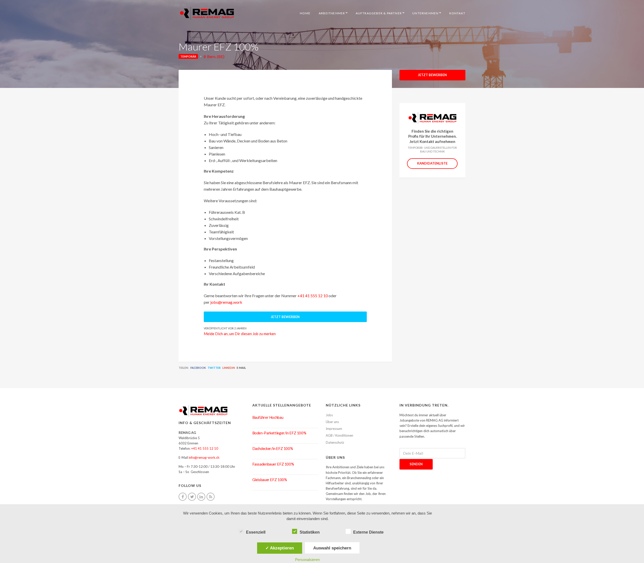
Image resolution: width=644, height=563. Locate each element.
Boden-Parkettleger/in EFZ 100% (279, 433)
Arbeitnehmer (332, 13)
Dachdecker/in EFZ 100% (272, 448)
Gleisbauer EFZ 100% (269, 479)
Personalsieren (307, 559)
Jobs (329, 415)
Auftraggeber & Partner (379, 13)
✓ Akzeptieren (279, 548)
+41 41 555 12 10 (312, 295)
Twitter (214, 367)
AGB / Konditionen (339, 435)
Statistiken (310, 532)
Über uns (332, 422)
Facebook (198, 367)
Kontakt (457, 13)
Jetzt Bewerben (432, 75)
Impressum (334, 429)
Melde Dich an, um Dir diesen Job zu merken (240, 333)
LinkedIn (228, 367)
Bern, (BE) (215, 56)
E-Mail (241, 367)
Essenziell (255, 532)
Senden (416, 464)
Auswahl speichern (332, 548)
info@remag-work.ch (204, 457)
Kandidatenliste (432, 163)
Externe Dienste (368, 532)
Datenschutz (335, 442)
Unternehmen (425, 13)
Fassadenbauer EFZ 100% (273, 464)
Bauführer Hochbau (268, 417)
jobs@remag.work (226, 302)
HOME (305, 13)
